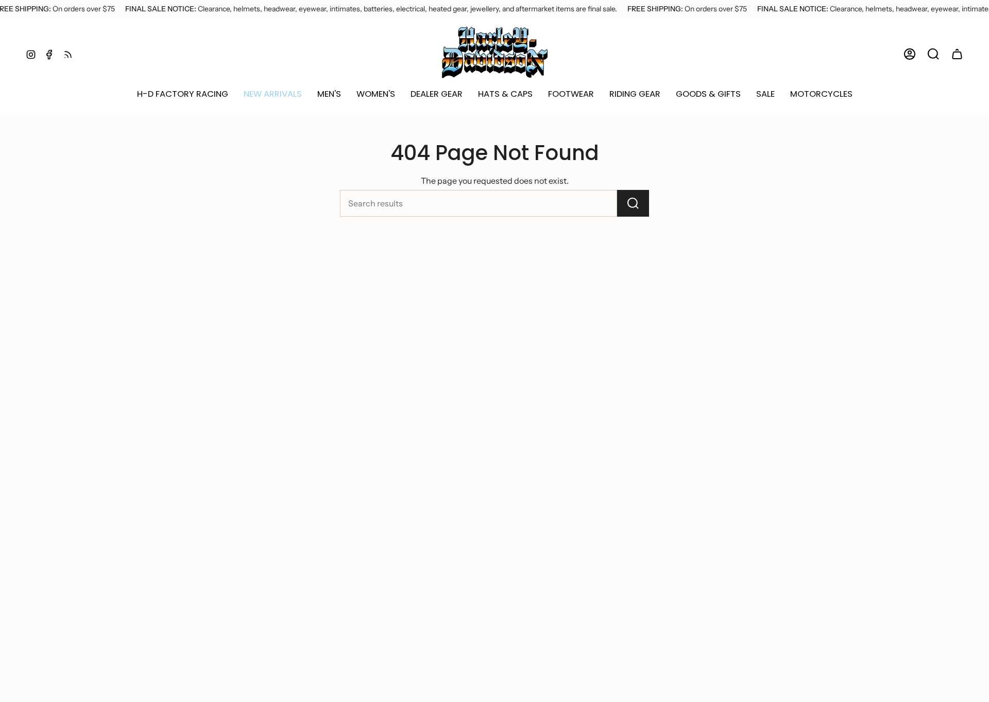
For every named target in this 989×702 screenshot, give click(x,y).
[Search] (633, 203)
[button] (273, 94)
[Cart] (957, 54)
